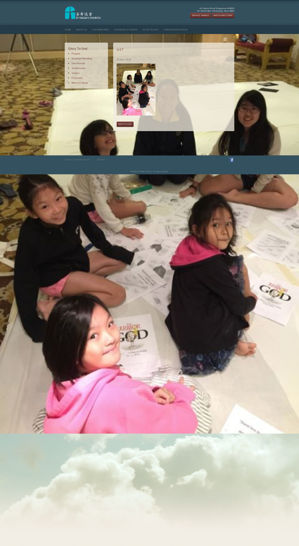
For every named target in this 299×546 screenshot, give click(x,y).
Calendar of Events (125, 29)
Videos (76, 73)
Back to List (125, 124)
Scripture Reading (82, 58)
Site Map (101, 160)
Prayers (76, 53)
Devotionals (78, 63)
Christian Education (175, 29)
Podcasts (77, 77)
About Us (81, 29)
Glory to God (150, 29)
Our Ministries (100, 29)
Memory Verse (80, 82)
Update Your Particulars (77, 160)
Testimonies (78, 68)
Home (68, 29)
